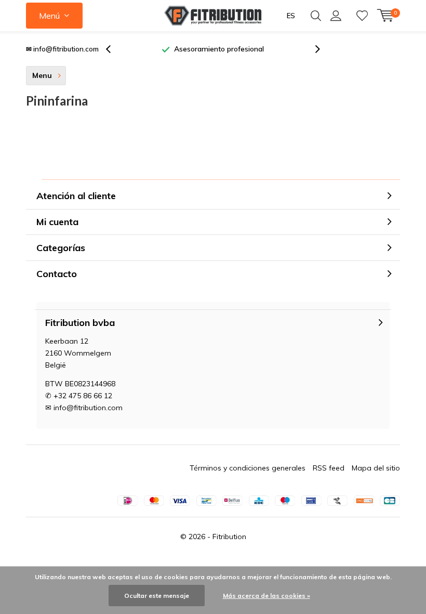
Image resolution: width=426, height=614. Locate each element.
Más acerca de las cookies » (266, 595)
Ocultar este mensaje (156, 595)
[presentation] (114, 49)
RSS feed (328, 468)
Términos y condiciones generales (247, 468)
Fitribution (229, 536)
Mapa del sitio (376, 468)
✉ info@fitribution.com (62, 49)
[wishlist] (362, 15)
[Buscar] (316, 15)
